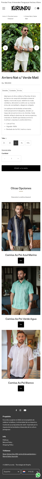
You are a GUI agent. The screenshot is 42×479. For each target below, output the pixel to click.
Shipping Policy (8, 445)
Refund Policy (7, 442)
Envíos (19, 90)
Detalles (5, 90)
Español (7, 472)
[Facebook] (16, 410)
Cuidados (12, 90)
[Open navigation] (4, 8)
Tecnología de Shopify (23, 465)
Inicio (4, 16)
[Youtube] (25, 410)
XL (22, 143)
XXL (28, 143)
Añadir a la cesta (21, 168)
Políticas (5, 440)
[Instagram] (20, 410)
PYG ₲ (30, 472)
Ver (21, 260)
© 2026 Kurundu (8, 465)
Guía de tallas (6, 150)
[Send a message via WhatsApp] (38, 475)
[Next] (36, 47)
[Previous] (5, 47)
